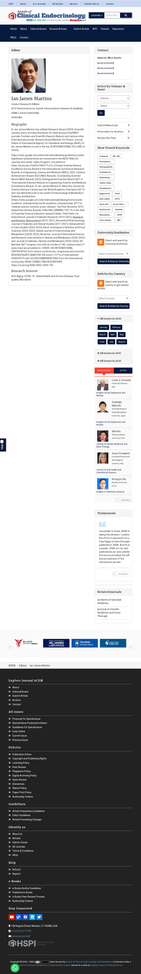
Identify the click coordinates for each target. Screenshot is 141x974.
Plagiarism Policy (21, 771)
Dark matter (104, 199)
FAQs (15, 855)
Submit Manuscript (107, 125)
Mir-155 (116, 156)
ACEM (12, 665)
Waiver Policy (19, 788)
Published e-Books (22, 892)
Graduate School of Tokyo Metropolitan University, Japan (119, 412)
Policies (105, 28)
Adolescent (104, 209)
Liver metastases (107, 220)
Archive (16, 700)
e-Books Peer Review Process (28, 897)
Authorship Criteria (22, 797)
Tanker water (105, 183)
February (116, 327)
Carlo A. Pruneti (121, 380)
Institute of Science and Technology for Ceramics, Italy (121, 460)
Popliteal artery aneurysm (107, 172)
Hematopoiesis (106, 188)
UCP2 (117, 199)
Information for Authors (110, 131)
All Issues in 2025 (110, 353)
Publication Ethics (21, 754)
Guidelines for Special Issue (27, 727)
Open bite (104, 204)
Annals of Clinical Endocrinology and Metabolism (89, 962)
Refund (16, 869)
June (102, 342)
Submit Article (81, 28)
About (23, 4)
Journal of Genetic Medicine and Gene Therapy (109, 613)
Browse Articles (58, 28)
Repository (118, 28)
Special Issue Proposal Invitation (29, 723)
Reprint (16, 874)
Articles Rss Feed (106, 138)
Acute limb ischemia (120, 204)
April (113, 334)
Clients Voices (20, 842)
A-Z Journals (39, 4)
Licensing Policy (20, 763)
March (103, 334)
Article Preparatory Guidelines (28, 811)
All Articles (57, 4)
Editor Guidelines (21, 815)
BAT (119, 220)
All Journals (18, 847)
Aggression (104, 193)
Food (117, 193)
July (111, 342)
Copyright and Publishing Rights (29, 758)
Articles (16, 838)
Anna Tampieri (121, 453)
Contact (110, 4)
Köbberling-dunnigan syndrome (107, 177)
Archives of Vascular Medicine (109, 601)
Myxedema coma (107, 215)
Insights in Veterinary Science (110, 492)
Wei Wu (116, 431)
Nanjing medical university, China (118, 436)
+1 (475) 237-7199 (21, 931)
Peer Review (19, 767)
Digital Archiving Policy (24, 775)
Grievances (18, 784)
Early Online (18, 731)
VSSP (119, 215)
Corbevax (103, 156)
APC (95, 28)
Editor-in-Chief (104, 370)
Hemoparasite (105, 167)
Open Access (19, 780)
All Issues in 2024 (110, 360)
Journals (96, 15)
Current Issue (19, 736)
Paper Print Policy (21, 792)
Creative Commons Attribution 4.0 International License (44, 965)
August (121, 342)
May (122, 334)
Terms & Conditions (23, 851)
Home (13, 28)
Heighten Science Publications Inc (106, 965)
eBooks (73, 4)
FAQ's (13, 37)
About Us (17, 834)
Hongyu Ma (119, 479)
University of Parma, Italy (120, 385)
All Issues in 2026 (110, 318)
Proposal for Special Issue (26, 719)
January (103, 327)
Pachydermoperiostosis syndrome (107, 162)
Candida (118, 209)
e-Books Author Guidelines (26, 888)
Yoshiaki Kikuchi (117, 404)
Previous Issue (20, 740)
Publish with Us (91, 4)
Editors (123, 370)
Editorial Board (38, 28)
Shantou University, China (119, 484)
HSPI (11, 4)
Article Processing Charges (27, 819)
